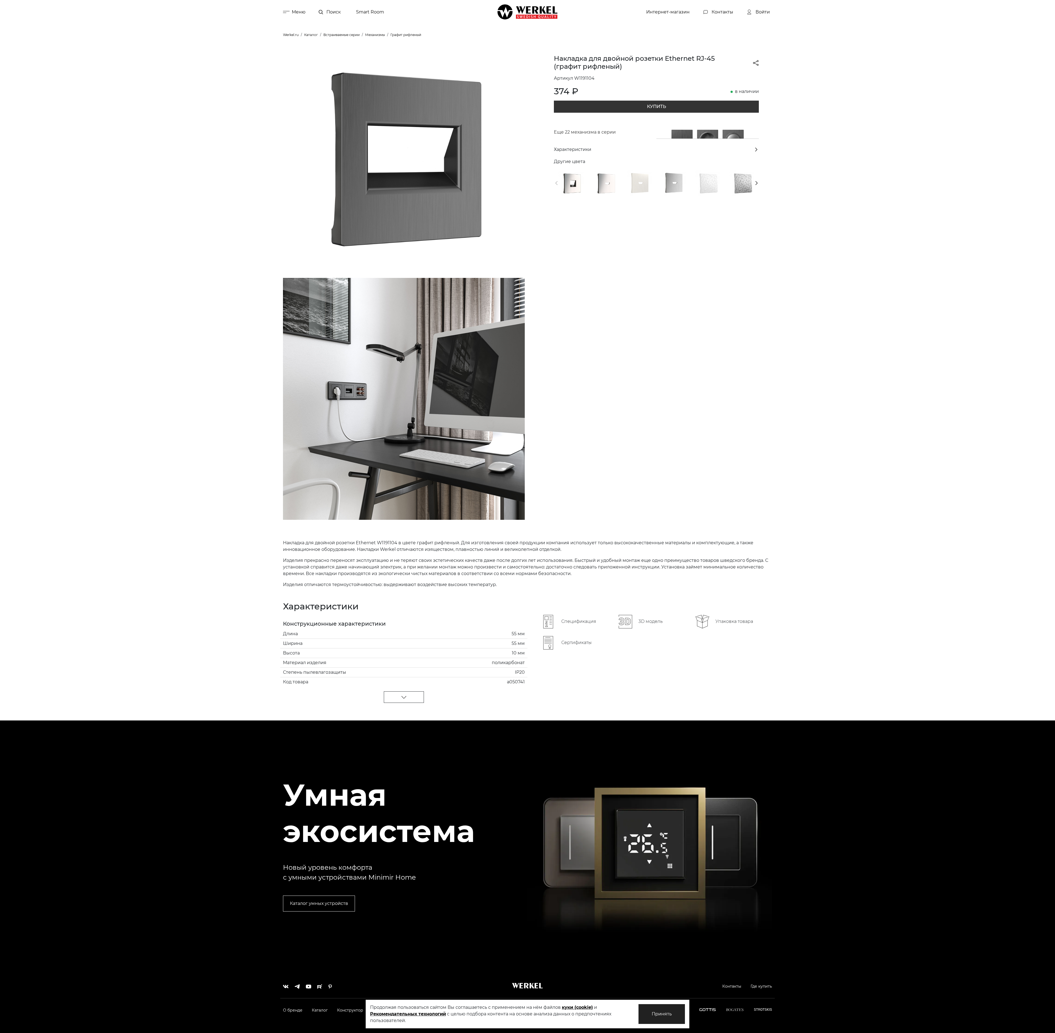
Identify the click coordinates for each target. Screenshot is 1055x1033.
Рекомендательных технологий (408, 1014)
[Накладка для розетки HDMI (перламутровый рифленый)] (639, 182)
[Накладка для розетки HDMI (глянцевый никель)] (605, 182)
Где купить (761, 986)
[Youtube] (308, 985)
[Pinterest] (330, 985)
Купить (656, 106)
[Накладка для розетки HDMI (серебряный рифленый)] (673, 182)
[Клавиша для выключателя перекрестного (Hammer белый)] (707, 182)
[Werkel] (527, 12)
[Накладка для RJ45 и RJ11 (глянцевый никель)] (571, 182)
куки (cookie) (577, 1007)
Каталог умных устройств (319, 903)
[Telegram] (297, 985)
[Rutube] (319, 985)
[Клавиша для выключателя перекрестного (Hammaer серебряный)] (741, 182)
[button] (556, 183)
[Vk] (285, 985)
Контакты (731, 986)
